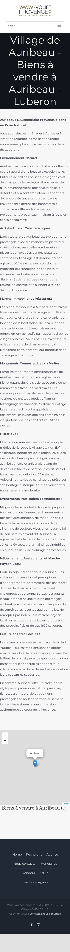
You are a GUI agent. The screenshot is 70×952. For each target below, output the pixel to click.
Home (17, 854)
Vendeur (28, 873)
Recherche (34, 854)
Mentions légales (35, 882)
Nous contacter (25, 863)
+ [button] (5, 735)
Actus (43, 873)
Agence (52, 854)
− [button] (5, 740)
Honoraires (49, 863)
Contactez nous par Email (45, 913)
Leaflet (66, 803)
